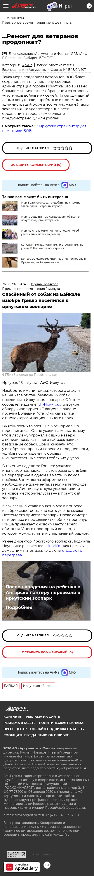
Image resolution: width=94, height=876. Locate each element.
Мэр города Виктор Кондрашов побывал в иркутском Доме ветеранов (50, 218)
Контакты (12, 717)
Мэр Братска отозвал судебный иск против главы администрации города (50, 204)
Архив (27, 65)
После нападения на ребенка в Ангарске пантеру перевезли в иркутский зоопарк (43, 592)
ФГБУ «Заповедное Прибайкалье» (29, 375)
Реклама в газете (19, 723)
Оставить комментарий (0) (35, 165)
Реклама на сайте (43, 717)
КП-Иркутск (48, 404)
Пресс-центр (15, 729)
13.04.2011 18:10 (13, 18)
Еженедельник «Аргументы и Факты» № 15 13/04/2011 (44, 70)
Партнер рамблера (41, 854)
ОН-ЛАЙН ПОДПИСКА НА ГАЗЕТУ (57, 729)
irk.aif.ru (55, 546)
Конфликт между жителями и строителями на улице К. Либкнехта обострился (52, 246)
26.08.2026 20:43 (15, 284)
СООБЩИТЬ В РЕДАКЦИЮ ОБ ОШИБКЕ (36, 735)
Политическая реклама (61, 723)
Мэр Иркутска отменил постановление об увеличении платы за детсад (50, 232)
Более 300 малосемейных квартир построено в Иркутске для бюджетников (53, 260)
